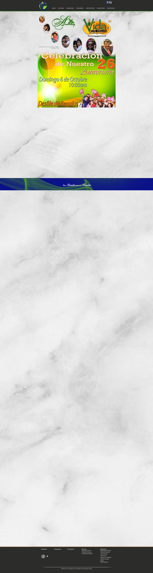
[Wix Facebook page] (107, 2)
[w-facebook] (48, 556)
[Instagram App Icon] (110, 2)
